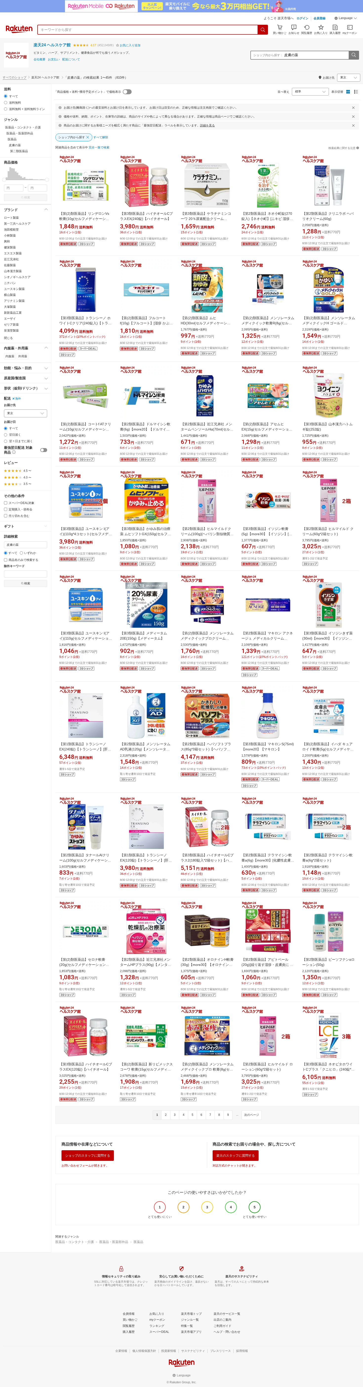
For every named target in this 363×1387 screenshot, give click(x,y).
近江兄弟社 (11, 259)
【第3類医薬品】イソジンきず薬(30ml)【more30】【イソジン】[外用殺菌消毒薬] (327, 638)
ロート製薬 (11, 217)
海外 (18, 398)
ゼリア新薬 (11, 324)
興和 (7, 241)
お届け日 (10, 422)
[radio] (5, 96)
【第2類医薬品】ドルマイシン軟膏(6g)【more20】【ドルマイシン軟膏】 (145, 429)
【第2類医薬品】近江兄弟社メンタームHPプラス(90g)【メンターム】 (145, 964)
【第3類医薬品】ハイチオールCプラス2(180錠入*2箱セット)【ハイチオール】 (207, 860)
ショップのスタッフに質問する (87, 1155)
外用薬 (22, 356)
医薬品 (138, 1242)
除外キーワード (14, 566)
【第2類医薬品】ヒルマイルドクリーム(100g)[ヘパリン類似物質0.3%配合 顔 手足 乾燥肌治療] (206, 534)
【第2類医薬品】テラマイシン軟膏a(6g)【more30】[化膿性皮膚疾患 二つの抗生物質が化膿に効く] (268, 860)
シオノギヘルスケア (17, 277)
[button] (345, 19)
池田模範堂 (11, 229)
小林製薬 (10, 235)
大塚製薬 (10, 307)
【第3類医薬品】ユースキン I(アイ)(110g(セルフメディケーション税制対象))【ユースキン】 (85, 638)
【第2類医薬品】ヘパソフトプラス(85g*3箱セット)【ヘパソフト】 (206, 749)
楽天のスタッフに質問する (235, 1155)
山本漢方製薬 (13, 271)
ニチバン (10, 283)
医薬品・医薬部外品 (113, 1242)
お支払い (54, 59)
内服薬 (9, 356)
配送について (71, 59)
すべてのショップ (14, 77)
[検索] (263, 30)
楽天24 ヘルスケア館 (52, 45)
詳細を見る (207, 125)
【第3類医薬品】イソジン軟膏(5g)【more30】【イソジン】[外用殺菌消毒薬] (267, 534)
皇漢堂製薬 (11, 330)
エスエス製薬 (13, 253)
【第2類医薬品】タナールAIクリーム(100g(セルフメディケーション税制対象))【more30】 (85, 860)
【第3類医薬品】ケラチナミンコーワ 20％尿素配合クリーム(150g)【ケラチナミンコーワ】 (206, 219)
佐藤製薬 (10, 265)
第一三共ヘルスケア (17, 223)
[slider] (4, 180)
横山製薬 (10, 295)
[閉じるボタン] (353, 108)
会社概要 (39, 59)
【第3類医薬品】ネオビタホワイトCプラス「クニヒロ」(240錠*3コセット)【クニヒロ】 (327, 1069)
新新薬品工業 (13, 312)
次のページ (251, 1115)
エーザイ (10, 318)
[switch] (43, 450)
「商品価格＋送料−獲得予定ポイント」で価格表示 (87, 92)
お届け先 (10, 405)
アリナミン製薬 (14, 301)
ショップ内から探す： (268, 55)
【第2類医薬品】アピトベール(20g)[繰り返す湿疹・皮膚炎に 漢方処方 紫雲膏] (267, 964)
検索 (27, 197)
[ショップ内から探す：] (354, 55)
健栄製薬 (10, 247)
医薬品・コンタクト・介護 (74, 1242)
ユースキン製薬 (14, 289)
